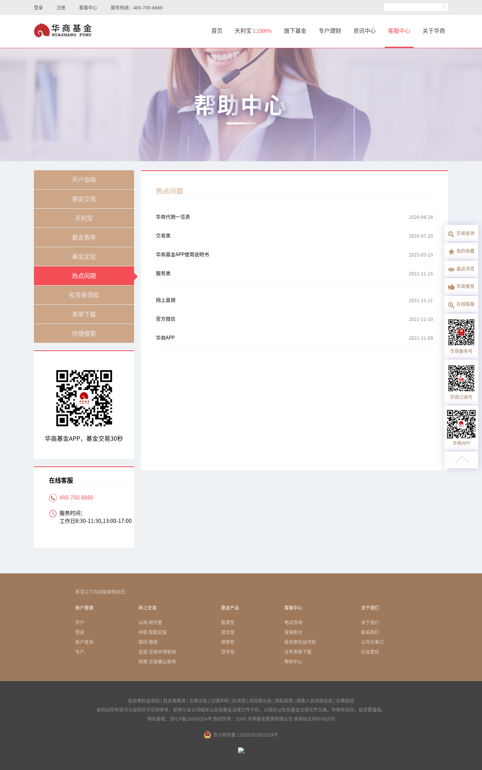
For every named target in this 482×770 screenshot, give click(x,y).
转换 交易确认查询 (157, 661)
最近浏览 (465, 268)
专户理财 (330, 31)
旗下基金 (295, 31)
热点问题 (84, 276)
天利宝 (253, 31)
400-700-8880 (76, 497)
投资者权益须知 (300, 642)
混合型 (228, 632)
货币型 (228, 651)
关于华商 (434, 31)
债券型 (228, 642)
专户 (79, 651)
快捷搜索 (84, 333)
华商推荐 (465, 286)
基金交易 (84, 199)
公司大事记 (372, 642)
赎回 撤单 (148, 642)
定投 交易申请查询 (157, 651)
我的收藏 (465, 251)
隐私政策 (284, 700)
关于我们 (370, 622)
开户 (79, 622)
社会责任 (370, 651)
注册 (61, 7)
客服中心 (88, 7)
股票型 (228, 622)
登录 (38, 7)
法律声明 (219, 700)
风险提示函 (260, 700)
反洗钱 (239, 700)
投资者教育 (174, 700)
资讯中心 (364, 31)
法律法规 (198, 700)
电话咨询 (293, 622)
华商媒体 (461, 459)
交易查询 (465, 233)
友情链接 (345, 700)
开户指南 (84, 180)
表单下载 (84, 314)
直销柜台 (293, 632)
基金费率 (84, 237)
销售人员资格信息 (314, 700)
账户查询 (84, 642)
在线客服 (465, 304)
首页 (217, 31)
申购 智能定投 (153, 632)
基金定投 (84, 257)
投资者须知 (84, 295)
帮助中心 (293, 661)
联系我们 (370, 632)
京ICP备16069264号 (191, 719)
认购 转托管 (150, 622)
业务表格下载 (297, 651)
